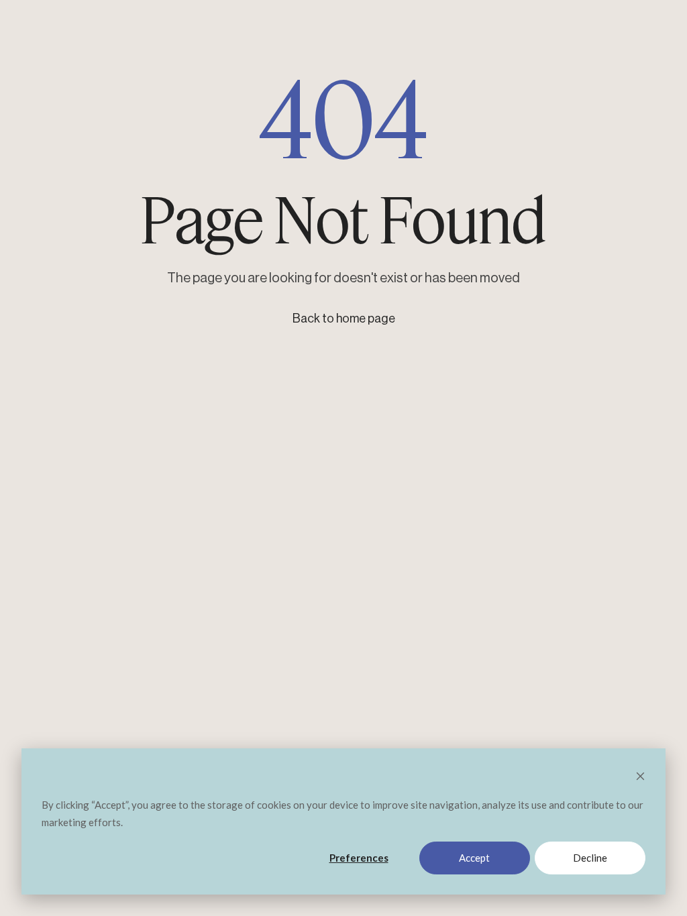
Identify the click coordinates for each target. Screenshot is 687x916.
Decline (590, 858)
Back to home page (344, 318)
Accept (474, 858)
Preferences (358, 858)
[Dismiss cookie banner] (640, 777)
